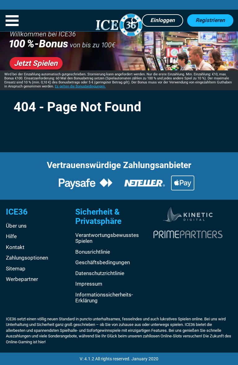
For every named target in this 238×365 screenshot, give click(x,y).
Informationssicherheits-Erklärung (104, 298)
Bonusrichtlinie (92, 252)
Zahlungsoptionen (27, 258)
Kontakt (15, 247)
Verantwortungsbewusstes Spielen (107, 238)
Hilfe (11, 236)
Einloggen (162, 20)
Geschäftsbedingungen (102, 262)
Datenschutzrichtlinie (99, 273)
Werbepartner (22, 279)
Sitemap (15, 268)
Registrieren (210, 20)
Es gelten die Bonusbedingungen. (80, 86)
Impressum (88, 284)
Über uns (16, 226)
